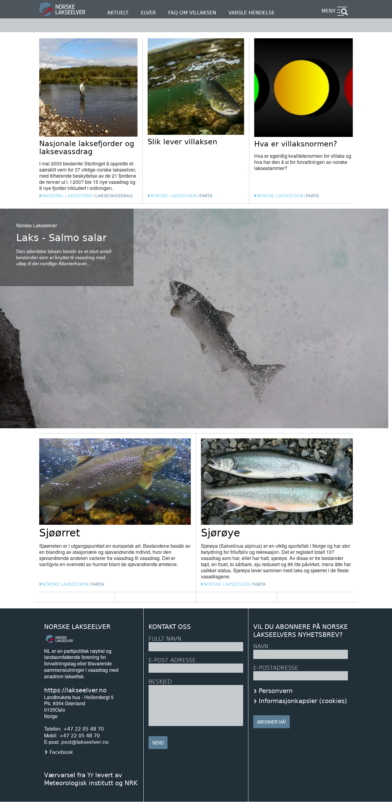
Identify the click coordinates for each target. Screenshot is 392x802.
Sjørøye (220, 533)
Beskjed (160, 681)
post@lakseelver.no (85, 742)
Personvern (276, 690)
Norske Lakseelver (77, 626)
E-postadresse (275, 667)
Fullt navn (165, 638)
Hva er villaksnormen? (295, 144)
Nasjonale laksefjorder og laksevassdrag (86, 147)
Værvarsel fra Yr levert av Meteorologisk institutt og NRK (91, 779)
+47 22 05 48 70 (83, 729)
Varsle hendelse (251, 13)
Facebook (61, 752)
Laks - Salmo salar (61, 238)
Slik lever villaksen (182, 142)
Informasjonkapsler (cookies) (303, 701)
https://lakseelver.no (75, 690)
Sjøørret (59, 533)
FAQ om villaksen (192, 13)
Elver (148, 13)
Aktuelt (118, 13)
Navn (260, 646)
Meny (329, 11)
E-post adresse (172, 660)
